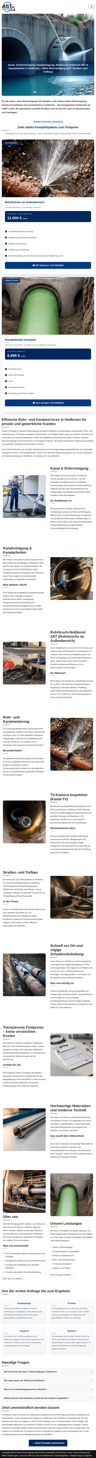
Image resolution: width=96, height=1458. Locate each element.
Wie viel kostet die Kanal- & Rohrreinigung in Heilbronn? (30, 1372)
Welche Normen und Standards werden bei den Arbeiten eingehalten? (36, 1398)
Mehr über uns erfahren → (14, 1279)
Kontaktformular (46, 1456)
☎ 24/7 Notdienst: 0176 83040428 (48, 265)
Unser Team (73, 1453)
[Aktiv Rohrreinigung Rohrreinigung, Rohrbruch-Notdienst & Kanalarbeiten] (9, 7)
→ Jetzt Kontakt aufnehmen (48, 1443)
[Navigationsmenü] (91, 7)
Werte (4, 1456)
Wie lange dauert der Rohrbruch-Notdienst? (24, 1380)
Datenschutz (84, 1453)
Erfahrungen (13, 1456)
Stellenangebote (61, 1456)
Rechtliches (61, 1453)
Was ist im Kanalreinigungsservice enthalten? (25, 1389)
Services (23, 1456)
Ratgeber (88, 1456)
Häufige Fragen (76, 1456)
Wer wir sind (33, 1456)
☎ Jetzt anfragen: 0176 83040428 (48, 403)
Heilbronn (50, 105)
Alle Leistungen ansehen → (61, 1275)
